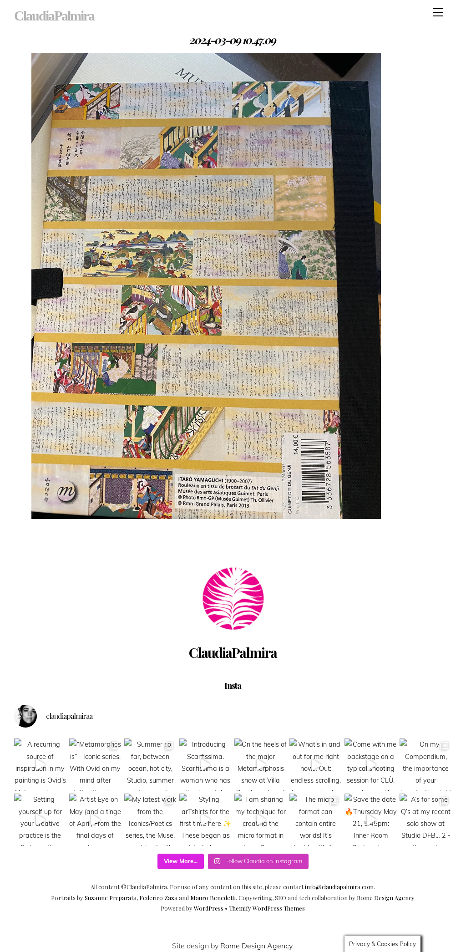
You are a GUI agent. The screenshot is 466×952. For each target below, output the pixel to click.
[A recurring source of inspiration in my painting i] (40, 764)
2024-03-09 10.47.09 (233, 39)
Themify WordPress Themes (267, 908)
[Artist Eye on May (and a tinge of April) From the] (95, 820)
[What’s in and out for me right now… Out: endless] (315, 764)
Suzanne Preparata (111, 897)
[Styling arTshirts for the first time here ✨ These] (205, 820)
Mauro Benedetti (213, 897)
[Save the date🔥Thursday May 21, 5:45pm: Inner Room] (370, 820)
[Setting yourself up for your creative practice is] (40, 820)
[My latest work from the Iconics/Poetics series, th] (150, 820)
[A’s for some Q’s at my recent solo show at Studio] (426, 820)
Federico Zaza (158, 897)
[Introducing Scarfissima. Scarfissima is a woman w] (205, 764)
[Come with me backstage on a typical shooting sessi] (370, 764)
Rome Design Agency (386, 897)
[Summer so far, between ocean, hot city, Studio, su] (150, 764)
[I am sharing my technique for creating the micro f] (260, 820)
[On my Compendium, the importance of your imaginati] (426, 764)
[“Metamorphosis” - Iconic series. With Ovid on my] (95, 764)
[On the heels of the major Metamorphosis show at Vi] (260, 764)
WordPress (208, 908)
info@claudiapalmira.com (339, 887)
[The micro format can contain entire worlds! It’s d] (315, 820)
